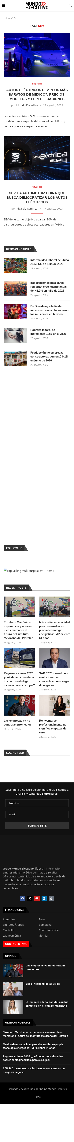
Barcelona (45, 924)
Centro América (49, 930)
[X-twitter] (29, 898)
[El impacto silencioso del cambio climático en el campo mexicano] (13, 1007)
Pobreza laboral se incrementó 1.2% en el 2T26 (48, 331)
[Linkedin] (44, 898)
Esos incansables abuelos (43, 983)
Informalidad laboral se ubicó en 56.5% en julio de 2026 (49, 262)
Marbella (8, 930)
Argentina (9, 919)
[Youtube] (37, 898)
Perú (42, 919)
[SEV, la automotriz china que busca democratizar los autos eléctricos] (37, 158)
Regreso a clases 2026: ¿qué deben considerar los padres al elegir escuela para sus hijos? (19, 679)
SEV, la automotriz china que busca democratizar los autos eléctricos (37, 197)
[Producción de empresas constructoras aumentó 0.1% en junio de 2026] (15, 358)
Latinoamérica (12, 935)
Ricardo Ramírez (27, 208)
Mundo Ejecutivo (27, 105)
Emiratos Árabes (13, 924)
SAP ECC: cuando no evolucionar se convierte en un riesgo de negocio (54, 679)
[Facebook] (22, 898)
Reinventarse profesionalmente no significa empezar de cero (52, 726)
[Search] (70, 6)
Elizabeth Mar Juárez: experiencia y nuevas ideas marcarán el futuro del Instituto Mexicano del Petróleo (18, 630)
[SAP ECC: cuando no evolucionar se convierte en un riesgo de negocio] (54, 658)
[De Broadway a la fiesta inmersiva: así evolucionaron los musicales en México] (15, 311)
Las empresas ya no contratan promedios (17, 722)
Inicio (7, 18)
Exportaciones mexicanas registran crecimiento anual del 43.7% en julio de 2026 (48, 286)
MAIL (24, 944)
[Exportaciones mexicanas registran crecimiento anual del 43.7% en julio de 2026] (15, 288)
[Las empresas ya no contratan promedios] (19, 705)
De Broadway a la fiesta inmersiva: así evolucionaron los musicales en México (49, 310)
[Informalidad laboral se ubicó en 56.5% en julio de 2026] (15, 265)
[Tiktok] (51, 898)
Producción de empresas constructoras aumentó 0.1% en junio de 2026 (49, 356)
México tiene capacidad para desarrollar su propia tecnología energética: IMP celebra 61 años (54, 630)
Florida (43, 935)
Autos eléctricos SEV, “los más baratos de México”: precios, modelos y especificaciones (37, 94)
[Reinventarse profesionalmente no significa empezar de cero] (54, 705)
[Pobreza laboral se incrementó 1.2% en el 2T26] (15, 335)
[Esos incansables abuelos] (13, 989)
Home (37, 1096)
